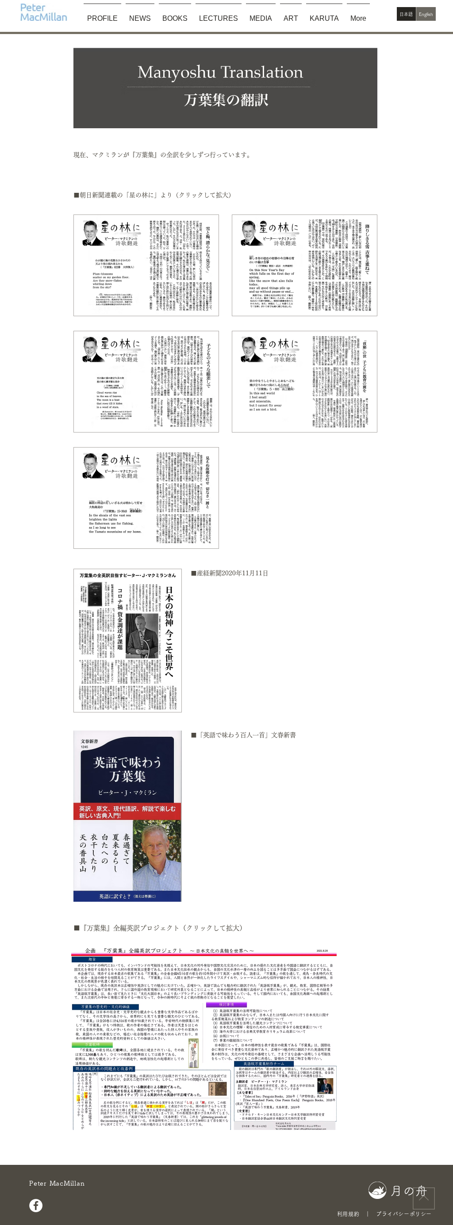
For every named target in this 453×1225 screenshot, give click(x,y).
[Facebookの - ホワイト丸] (35, 1205)
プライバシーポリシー (404, 1214)
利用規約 (348, 1214)
